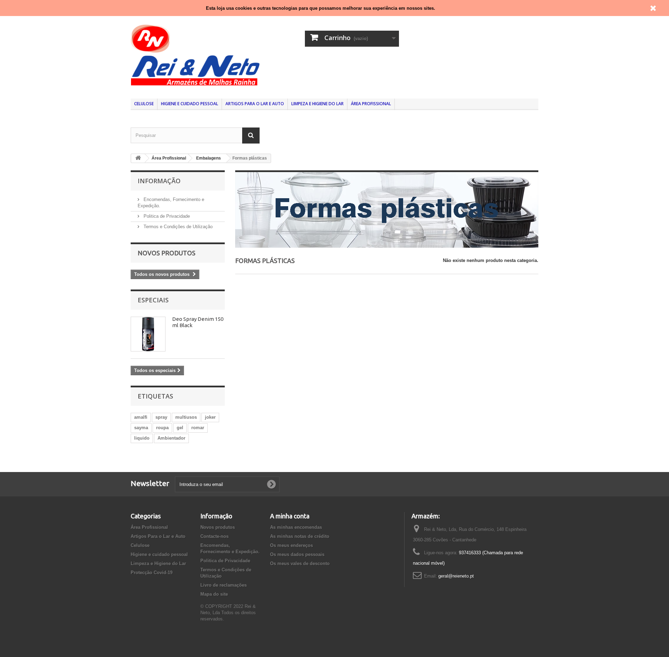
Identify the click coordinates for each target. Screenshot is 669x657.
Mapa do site (214, 594)
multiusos (186, 417)
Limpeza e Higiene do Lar (317, 104)
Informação (159, 181)
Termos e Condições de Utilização (177, 226)
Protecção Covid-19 (151, 572)
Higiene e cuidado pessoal (189, 104)
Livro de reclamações (223, 585)
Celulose (144, 104)
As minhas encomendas (296, 527)
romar (197, 427)
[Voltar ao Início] (138, 158)
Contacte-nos (214, 536)
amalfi (140, 417)
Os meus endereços (291, 545)
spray (161, 417)
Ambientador (171, 438)
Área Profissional (371, 104)
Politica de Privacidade (166, 216)
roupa (162, 427)
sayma (141, 427)
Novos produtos (166, 252)
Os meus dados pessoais (297, 554)
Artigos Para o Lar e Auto (254, 104)
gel (180, 427)
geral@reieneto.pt (456, 576)
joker (210, 417)
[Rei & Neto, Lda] (195, 54)
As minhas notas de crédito (299, 536)
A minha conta (289, 515)
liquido (141, 438)
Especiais (153, 300)
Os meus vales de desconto (300, 563)
